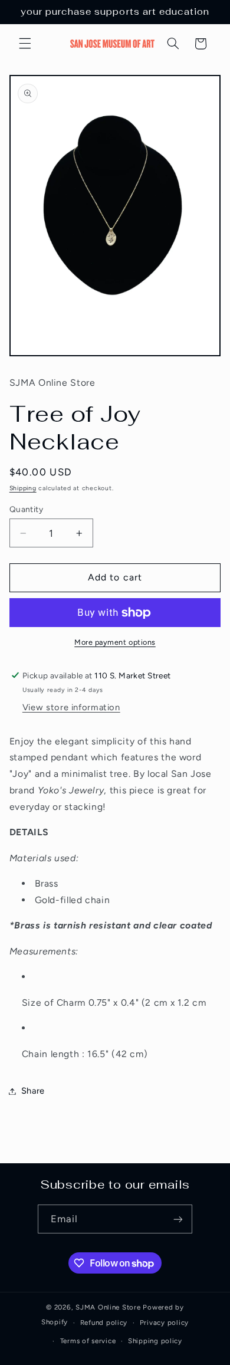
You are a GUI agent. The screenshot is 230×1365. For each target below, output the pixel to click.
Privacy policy (164, 1322)
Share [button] (33, 1090)
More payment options (115, 642)
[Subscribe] (178, 1219)
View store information (71, 707)
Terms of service (88, 1341)
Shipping (23, 488)
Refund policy (104, 1322)
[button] (24, 43)
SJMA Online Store (108, 1307)
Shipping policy (155, 1341)
